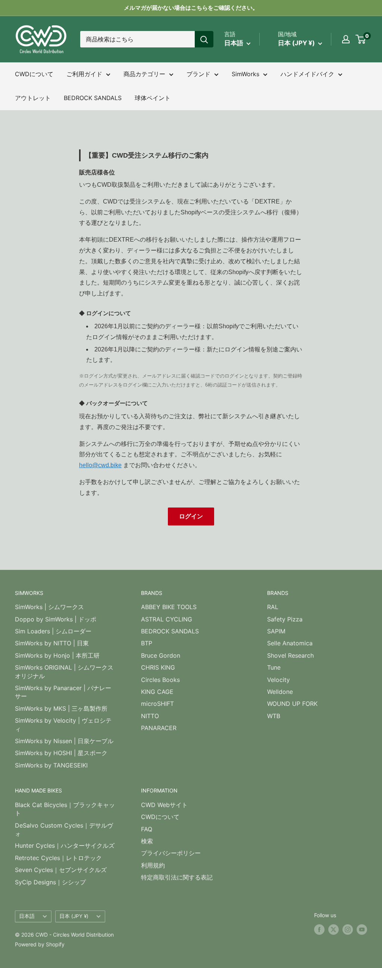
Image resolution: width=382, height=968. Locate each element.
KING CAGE (157, 691)
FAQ (146, 829)
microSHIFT (157, 703)
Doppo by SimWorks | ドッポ (55, 619)
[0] (361, 39)
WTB (273, 716)
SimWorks (245, 74)
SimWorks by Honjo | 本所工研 (57, 655)
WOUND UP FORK (292, 703)
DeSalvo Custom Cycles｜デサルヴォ (64, 829)
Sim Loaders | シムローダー (53, 631)
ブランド (198, 74)
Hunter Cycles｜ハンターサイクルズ (65, 845)
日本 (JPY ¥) (73, 916)
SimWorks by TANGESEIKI (51, 765)
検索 (147, 841)
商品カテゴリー (144, 74)
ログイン (191, 516)
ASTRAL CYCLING (166, 619)
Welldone (280, 691)
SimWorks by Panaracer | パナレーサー (63, 692)
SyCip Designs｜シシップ (50, 882)
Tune (274, 667)
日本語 (27, 916)
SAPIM (276, 631)
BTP (146, 643)
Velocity (278, 679)
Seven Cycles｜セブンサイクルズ (61, 870)
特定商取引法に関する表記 (177, 877)
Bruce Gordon (160, 655)
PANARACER (158, 728)
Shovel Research (290, 655)
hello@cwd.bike (100, 465)
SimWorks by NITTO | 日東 (52, 643)
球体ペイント (152, 98)
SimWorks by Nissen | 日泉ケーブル (64, 741)
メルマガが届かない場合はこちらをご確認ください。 (191, 7)
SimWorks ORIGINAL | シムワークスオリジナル (64, 671)
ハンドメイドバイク (307, 74)
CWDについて (34, 74)
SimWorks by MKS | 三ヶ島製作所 (61, 708)
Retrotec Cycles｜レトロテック (58, 858)
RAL (272, 607)
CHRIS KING (158, 667)
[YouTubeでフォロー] (362, 929)
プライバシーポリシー (171, 853)
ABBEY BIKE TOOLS (169, 607)
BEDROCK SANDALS (93, 98)
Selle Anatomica (290, 643)
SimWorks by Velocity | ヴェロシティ (63, 724)
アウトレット (33, 98)
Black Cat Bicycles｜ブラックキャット (65, 809)
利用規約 (153, 865)
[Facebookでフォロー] (319, 929)
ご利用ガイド (84, 74)
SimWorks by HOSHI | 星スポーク (61, 753)
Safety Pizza (285, 619)
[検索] (204, 39)
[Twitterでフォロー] (333, 929)
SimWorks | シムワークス (49, 607)
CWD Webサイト (164, 805)
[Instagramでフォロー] (347, 929)
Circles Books (160, 679)
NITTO (150, 716)
